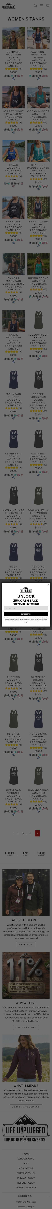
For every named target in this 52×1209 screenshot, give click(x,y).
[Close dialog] (48, 584)
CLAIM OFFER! (26, 614)
